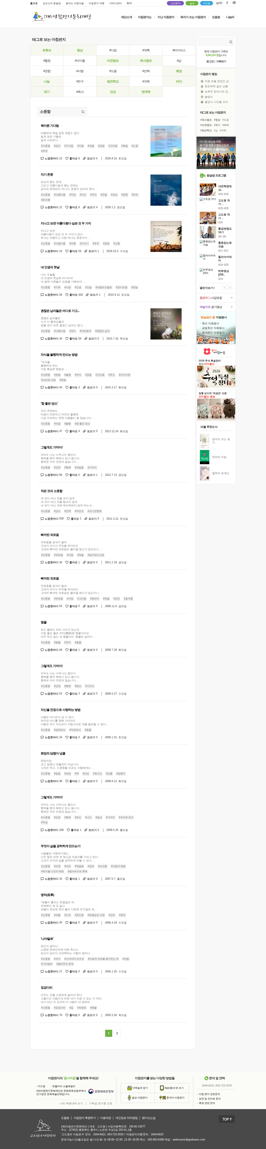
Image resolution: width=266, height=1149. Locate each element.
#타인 (135, 194)
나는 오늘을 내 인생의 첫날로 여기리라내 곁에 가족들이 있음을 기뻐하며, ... (63, 278)
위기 (47, 91)
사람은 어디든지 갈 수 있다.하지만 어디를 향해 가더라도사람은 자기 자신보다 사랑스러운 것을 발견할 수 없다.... (75, 721)
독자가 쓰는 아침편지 (193, 17)
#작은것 (79, 511)
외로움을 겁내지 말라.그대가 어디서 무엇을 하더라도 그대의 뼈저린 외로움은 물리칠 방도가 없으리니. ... (72, 546)
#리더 (225, 125)
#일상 (99, 817)
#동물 (88, 729)
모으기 (92, 158)
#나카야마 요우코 (74, 958)
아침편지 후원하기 (85, 1117)
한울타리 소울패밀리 (63, 1086)
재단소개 (126, 17)
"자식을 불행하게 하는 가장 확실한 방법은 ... (54, 365)
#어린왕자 (85, 331)
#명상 (217, 119)
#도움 (113, 71)
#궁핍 (101, 145)
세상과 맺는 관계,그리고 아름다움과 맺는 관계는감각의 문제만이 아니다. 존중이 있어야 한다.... (69, 185)
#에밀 (63, 380)
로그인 (210, 61)
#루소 (111, 374)
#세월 (57, 915)
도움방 (65, 1117)
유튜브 (46, 50)
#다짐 (113, 50)
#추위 (44, 151)
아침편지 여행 (96, 3)
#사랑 (67, 287)
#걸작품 (128, 598)
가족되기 (221, 61)
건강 (113, 91)
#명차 (122, 915)
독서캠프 (146, 60)
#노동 (135, 145)
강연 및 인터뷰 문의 (210, 1098)
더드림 (206, 3)
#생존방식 (59, 729)
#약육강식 (75, 729)
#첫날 (134, 287)
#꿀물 (78, 642)
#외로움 (58, 555)
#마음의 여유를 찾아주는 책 (103, 958)
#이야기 (84, 243)
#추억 (96, 243)
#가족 (57, 287)
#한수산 (97, 773)
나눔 (47, 81)
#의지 (57, 958)
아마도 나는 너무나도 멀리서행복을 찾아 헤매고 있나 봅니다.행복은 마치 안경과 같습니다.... (60, 458)
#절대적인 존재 (65, 963)
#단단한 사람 (48, 380)
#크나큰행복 (95, 511)
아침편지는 (144, 17)
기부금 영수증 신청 (100, 1103)
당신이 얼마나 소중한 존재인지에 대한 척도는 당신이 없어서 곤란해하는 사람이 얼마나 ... (67, 950)
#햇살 (124, 145)
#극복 (146, 81)
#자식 (78, 374)
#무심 (44, 822)
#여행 (72, 243)
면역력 (146, 91)
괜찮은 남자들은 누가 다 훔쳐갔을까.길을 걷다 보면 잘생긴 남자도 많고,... (63, 322)
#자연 (72, 194)
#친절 (104, 194)
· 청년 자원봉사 (209, 323)
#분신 (78, 686)
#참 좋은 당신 (82, 423)
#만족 (67, 511)
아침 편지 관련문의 (209, 1094)
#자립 (126, 958)
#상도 (112, 915)
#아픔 (80, 145)
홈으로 (34, 3)
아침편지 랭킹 (208, 74)
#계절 (91, 145)
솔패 (192, 3)
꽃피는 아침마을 (75, 3)
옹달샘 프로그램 (216, 175)
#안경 (57, 467)
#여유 (67, 866)
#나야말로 (47, 963)
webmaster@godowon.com (189, 1139)
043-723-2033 (224, 1085)
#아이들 (80, 60)
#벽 (77, 773)
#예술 (80, 555)
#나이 (88, 817)
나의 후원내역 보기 (71, 1103)
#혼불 (93, 1007)
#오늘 (88, 287)
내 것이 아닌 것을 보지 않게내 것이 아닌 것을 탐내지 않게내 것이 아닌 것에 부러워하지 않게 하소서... (67, 502)
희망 (179, 71)
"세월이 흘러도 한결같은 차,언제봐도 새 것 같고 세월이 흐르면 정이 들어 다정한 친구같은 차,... (69, 906)
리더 (179, 81)
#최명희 (81, 1007)
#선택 (146, 71)
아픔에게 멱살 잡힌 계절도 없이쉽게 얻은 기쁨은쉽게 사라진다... (60, 137)
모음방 (216, 17)
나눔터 (230, 17)
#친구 (80, 81)
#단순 (86, 773)
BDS (129, 3)
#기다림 (68, 145)
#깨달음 (79, 467)
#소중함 (45, 145)
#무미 (67, 642)
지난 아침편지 (166, 17)
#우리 (93, 194)
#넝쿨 (109, 773)
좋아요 (74, 158)
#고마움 (112, 145)
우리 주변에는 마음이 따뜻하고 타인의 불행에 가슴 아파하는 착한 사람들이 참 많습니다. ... (68, 414)
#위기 (217, 125)
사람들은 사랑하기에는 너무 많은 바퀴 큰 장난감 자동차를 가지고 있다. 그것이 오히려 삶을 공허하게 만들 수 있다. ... (70, 857)
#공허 (91, 866)
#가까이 (92, 467)
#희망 (67, 773)
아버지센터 (115, 3)
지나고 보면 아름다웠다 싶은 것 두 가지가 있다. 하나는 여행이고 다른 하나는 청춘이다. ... (66, 234)
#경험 (46, 71)
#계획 (146, 50)
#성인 (116, 598)
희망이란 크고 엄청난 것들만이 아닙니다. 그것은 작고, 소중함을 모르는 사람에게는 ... (67, 764)
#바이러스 (179, 50)
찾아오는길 (148, 1117)
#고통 (116, 243)
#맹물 (57, 642)
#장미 (72, 331)
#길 (71, 1007)
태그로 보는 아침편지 (213, 112)
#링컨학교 (206, 130)
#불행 (67, 374)
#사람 (80, 71)
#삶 (179, 60)
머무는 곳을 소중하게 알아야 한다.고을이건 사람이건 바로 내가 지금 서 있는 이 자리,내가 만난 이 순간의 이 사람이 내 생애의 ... (71, 998)
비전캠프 (113, 60)
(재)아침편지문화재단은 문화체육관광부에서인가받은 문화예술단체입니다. (61, 1092)
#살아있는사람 (96, 555)
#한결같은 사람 (96, 915)
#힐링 (46, 60)
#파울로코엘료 (104, 287)
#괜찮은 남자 (102, 331)
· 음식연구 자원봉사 (212, 332)
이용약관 (105, 1117)
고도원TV (175, 3)
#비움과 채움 (118, 866)
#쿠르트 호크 (126, 817)
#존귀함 (45, 199)
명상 (80, 50)
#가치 (67, 915)
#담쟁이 (120, 773)
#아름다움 (59, 194)
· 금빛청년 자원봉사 (212, 328)
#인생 (78, 287)
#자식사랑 (124, 374)
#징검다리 (59, 1007)
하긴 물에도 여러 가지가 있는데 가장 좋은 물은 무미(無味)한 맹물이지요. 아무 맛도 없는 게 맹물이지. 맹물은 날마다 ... (68, 633)
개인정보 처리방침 (126, 1117)
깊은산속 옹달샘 (52, 3)
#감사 (57, 145)
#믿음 (57, 773)
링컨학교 (113, 81)
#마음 (57, 423)
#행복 (67, 467)
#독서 (80, 91)
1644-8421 (208, 1085)
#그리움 (81, 598)
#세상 (114, 194)
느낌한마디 (53, 158)
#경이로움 (121, 287)
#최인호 (79, 915)
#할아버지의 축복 (77, 871)
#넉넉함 (102, 866)
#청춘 (106, 243)
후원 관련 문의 (207, 1103)
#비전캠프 (206, 125)
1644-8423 (157, 1134)
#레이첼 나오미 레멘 (52, 871)
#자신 (83, 194)
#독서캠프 (206, 119)
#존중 (124, 194)
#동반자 (94, 598)
